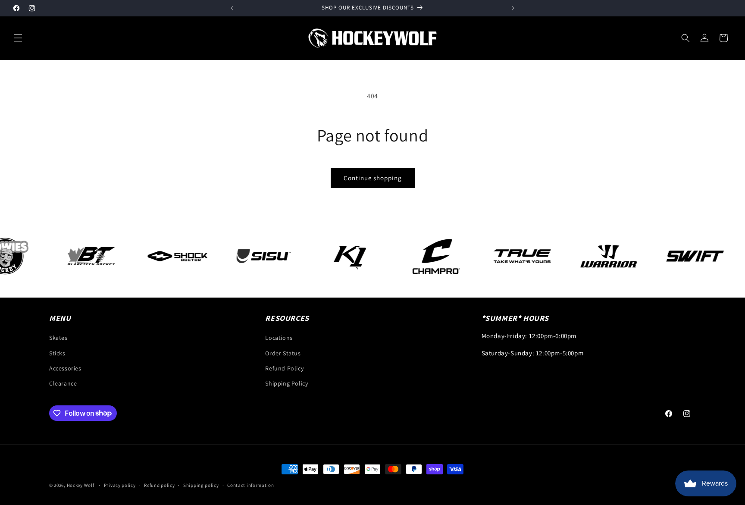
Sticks (57, 353)
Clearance (63, 383)
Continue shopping (373, 178)
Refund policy (159, 485)
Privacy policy (120, 485)
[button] (18, 37)
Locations (278, 338)
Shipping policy (201, 485)
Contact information (250, 485)
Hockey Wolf (80, 485)
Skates (58, 338)
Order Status (283, 353)
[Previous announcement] (231, 8)
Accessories (65, 368)
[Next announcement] (513, 8)
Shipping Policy (286, 383)
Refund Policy (284, 368)
